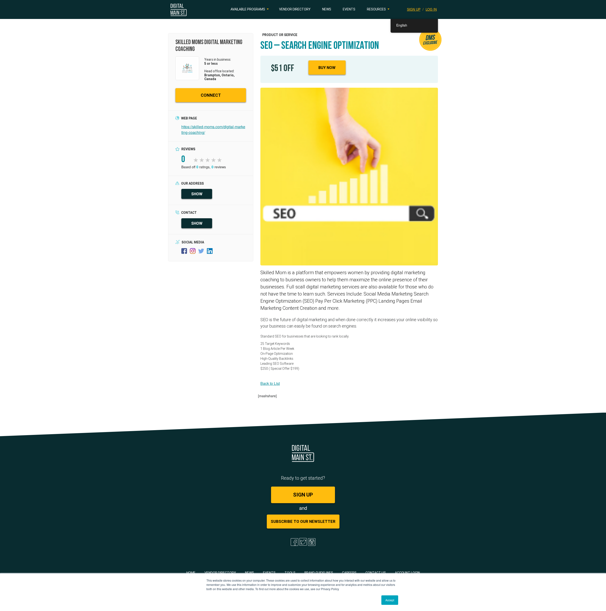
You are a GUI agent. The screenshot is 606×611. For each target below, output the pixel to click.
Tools (290, 573)
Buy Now (326, 67)
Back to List (270, 383)
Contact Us (375, 573)
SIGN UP (413, 9)
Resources (376, 9)
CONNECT (211, 95)
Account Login (407, 573)
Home (191, 573)
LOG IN (431, 9)
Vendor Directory (295, 9)
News (326, 9)
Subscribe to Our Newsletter (303, 521)
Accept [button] (389, 600)
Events (349, 9)
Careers (349, 573)
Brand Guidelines (318, 573)
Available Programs (248, 9)
